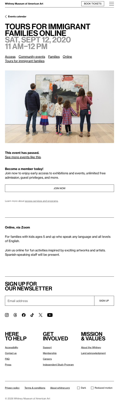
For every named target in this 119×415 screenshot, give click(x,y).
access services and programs (41, 201)
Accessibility (11, 347)
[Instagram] (6, 315)
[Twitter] (40, 315)
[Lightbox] (59, 106)
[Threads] (15, 315)
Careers (47, 358)
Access (10, 56)
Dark (83, 387)
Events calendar (17, 16)
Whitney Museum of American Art (24, 3)
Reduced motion (103, 387)
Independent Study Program (58, 364)
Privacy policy (12, 387)
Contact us (11, 353)
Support (47, 347)
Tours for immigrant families (24, 61)
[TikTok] (32, 315)
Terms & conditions (34, 387)
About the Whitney (91, 347)
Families (54, 56)
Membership (50, 353)
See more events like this (23, 157)
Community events (32, 56)
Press (8, 364)
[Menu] (112, 3)
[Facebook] (23, 315)
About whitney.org (60, 387)
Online (67, 56)
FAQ (7, 358)
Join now (59, 188)
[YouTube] (50, 315)
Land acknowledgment (93, 353)
